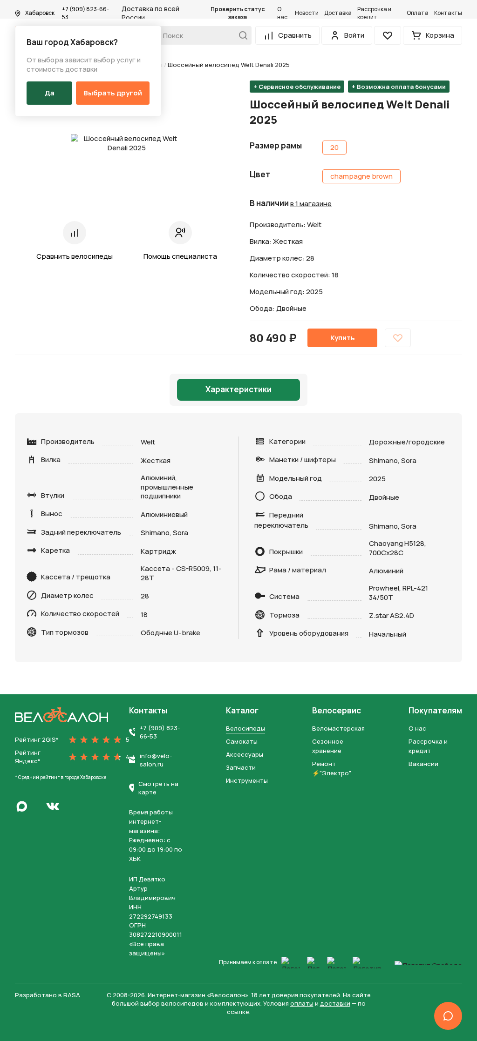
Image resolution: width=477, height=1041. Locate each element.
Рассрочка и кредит (374, 13)
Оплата (418, 13)
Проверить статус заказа (238, 13)
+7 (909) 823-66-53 (85, 13)
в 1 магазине (311, 203)
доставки (335, 1003)
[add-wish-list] (398, 338)
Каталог (242, 710)
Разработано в (47, 995)
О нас (282, 13)
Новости (307, 13)
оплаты (301, 1003)
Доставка (338, 13)
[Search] (241, 35)
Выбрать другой (112, 93)
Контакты (448, 13)
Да (50, 93)
